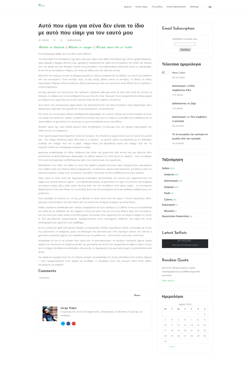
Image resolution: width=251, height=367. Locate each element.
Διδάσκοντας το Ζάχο (184, 104)
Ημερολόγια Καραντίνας (175, 216)
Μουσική (169, 211)
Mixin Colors (178, 73)
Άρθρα (165, 168)
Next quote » (168, 280)
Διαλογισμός (74, 40)
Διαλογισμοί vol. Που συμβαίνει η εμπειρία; (189, 119)
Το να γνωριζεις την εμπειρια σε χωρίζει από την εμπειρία (190, 136)
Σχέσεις (168, 200)
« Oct (172, 346)
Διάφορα (169, 187)
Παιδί (167, 193)
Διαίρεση (169, 175)
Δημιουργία (168, 205)
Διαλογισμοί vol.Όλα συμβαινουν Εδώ (183, 88)
